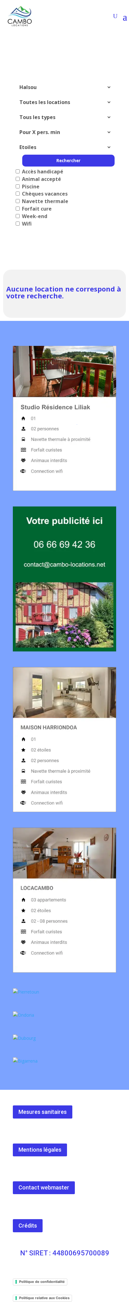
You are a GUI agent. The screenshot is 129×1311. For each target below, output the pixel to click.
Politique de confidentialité (42, 1281)
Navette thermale (44, 201)
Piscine (30, 186)
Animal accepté (41, 179)
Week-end (34, 216)
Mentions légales (39, 1149)
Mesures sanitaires (42, 1112)
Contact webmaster (43, 1187)
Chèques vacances (44, 193)
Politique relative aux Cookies (44, 1298)
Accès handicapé (42, 171)
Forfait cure (36, 208)
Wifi (26, 223)
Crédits (27, 1225)
